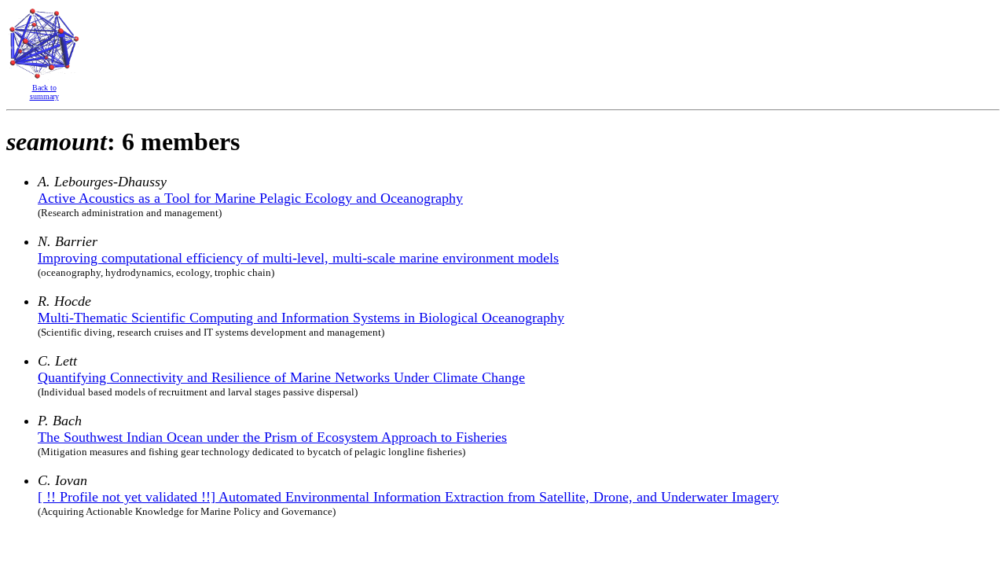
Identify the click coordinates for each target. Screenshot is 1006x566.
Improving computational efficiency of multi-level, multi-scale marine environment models (298, 258)
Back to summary (44, 92)
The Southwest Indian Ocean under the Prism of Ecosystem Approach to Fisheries (272, 437)
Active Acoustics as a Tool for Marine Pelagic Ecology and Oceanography (250, 198)
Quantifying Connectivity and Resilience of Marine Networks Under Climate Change (281, 377)
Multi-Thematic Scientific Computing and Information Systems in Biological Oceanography (301, 317)
